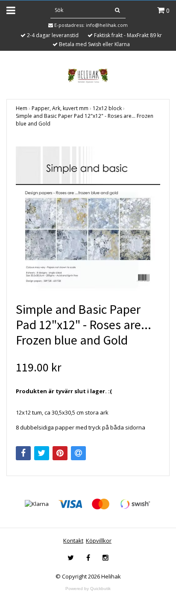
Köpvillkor (98, 540)
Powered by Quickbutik (88, 588)
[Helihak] (87, 75)
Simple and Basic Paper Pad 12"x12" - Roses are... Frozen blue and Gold (84, 119)
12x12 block (107, 108)
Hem (21, 108)
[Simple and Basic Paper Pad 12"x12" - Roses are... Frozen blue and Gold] (88, 218)
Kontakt (73, 540)
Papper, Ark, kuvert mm (60, 108)
